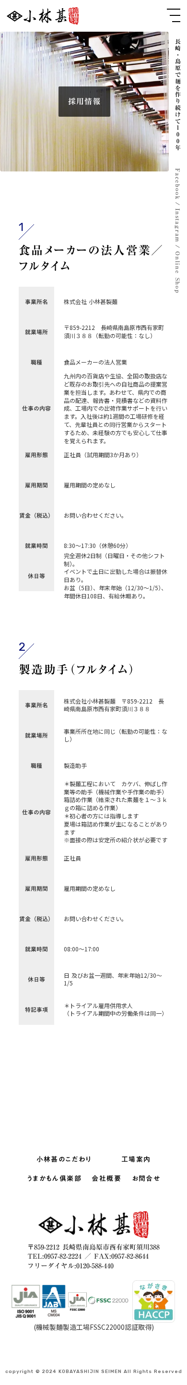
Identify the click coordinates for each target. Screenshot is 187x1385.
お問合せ (146, 1179)
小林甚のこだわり (64, 1160)
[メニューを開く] (173, 15)
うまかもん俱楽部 (54, 1179)
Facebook (178, 184)
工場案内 (136, 1160)
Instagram (178, 225)
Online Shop (178, 272)
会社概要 (106, 1179)
